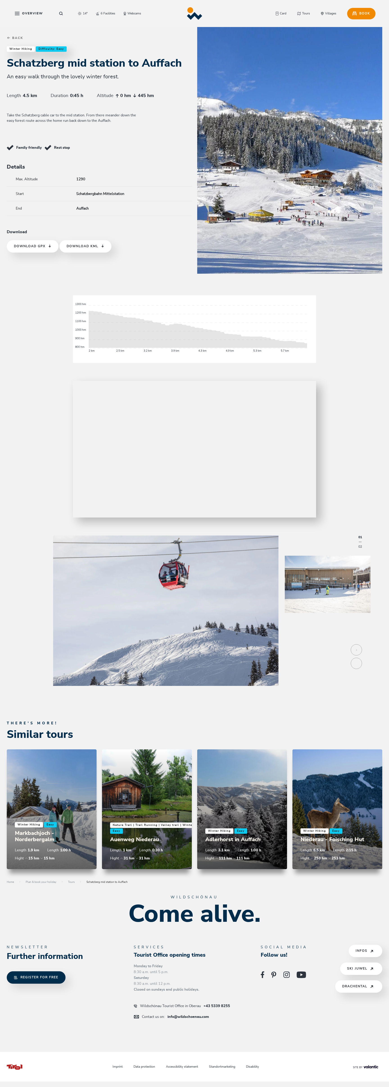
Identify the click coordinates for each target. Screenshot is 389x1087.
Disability (252, 1066)
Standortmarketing (222, 1066)
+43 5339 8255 (185, 1006)
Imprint (118, 1066)
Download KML (82, 246)
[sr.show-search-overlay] (61, 13)
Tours (71, 882)
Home (10, 882)
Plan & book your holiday (41, 882)
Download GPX (29, 246)
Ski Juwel (357, 968)
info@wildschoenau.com (175, 1017)
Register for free (39, 977)
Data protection (144, 1066)
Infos (361, 950)
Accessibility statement (182, 1066)
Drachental (354, 986)
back (17, 38)
